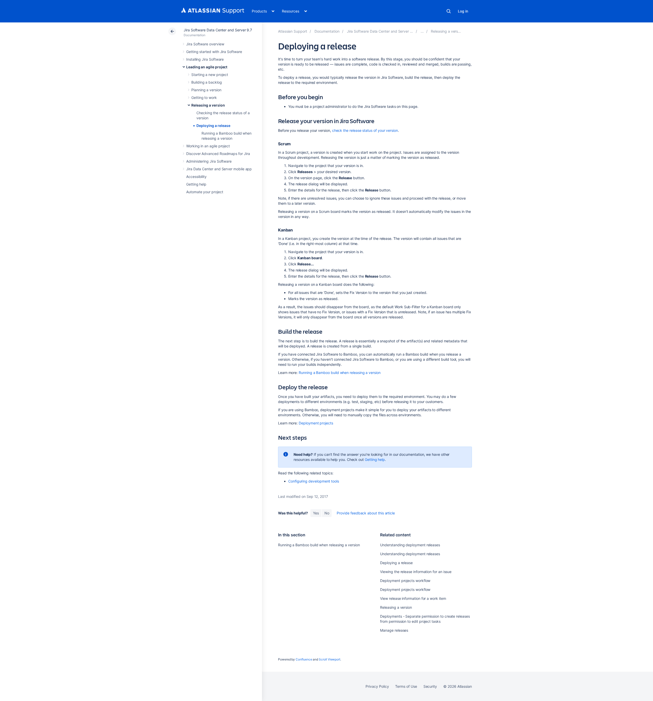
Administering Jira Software (209, 161)
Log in (463, 11)
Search (449, 11)
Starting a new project (209, 74)
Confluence (304, 659)
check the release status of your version (365, 130)
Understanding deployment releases (410, 545)
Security (430, 686)
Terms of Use (406, 686)
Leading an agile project (206, 67)
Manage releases (394, 630)
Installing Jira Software (205, 59)
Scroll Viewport (329, 659)
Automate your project (204, 192)
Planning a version (206, 90)
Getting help (196, 184)
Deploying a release (213, 125)
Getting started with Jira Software (214, 51)
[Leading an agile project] (422, 31)
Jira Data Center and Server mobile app (219, 169)
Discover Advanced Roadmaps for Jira (218, 153)
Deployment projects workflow (405, 580)
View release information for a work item (413, 598)
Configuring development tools (313, 481)
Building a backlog (206, 82)
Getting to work (204, 97)
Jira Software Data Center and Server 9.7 (218, 30)
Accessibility (196, 176)
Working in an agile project (208, 146)
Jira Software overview (205, 44)
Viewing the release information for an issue (415, 571)
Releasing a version (208, 105)
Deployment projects (316, 423)
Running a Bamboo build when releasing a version (340, 372)
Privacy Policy (377, 686)
